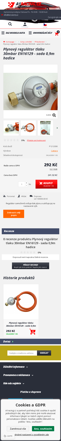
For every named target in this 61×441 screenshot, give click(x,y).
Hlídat (23, 196)
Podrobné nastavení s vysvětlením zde (30, 434)
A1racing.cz (30, 5)
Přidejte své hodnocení (36, 140)
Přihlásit (25, 27)
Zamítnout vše (18, 428)
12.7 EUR (53, 169)
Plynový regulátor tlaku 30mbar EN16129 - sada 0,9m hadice (21, 324)
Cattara (54, 150)
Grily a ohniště (26, 42)
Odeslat (44, 353)
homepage (10, 41)
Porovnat (11, 196)
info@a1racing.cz (11, 14)
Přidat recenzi (30, 266)
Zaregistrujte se (54, 17)
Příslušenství (40, 42)
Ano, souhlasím (43, 428)
